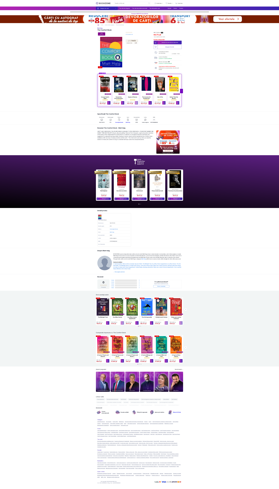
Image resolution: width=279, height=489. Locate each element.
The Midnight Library (124, 265)
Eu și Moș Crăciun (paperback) (160, 263)
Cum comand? (129, 473)
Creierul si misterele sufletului (142, 457)
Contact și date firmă (139, 475)
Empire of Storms (132, 97)
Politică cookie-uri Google (166, 475)
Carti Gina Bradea (175, 430)
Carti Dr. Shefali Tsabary (145, 432)
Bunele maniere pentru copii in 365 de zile (132, 466)
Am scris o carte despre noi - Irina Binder (162, 455)
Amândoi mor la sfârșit (102, 466)
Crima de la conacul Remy (118, 455)
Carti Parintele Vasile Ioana (160, 405)
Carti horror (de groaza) (134, 399)
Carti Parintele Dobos (145, 430)
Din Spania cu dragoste (102, 453)
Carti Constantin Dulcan (173, 405)
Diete (125, 423)
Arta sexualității (100, 464)
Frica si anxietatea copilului (173, 453)
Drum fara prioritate (130, 468)
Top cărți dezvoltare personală (139, 8)
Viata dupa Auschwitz (101, 462)
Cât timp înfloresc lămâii (148, 441)
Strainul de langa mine (176, 464)
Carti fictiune (123, 399)
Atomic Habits (119, 466)
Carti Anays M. (146, 434)
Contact (181, 8)
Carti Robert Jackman (123, 432)
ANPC (98, 477)
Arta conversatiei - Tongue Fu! (164, 464)
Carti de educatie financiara (143, 423)
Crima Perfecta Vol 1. (111, 462)
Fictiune (146, 421)
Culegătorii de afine (101, 446)
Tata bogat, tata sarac (126, 464)
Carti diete (126, 402)
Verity (177, 466)
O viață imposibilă (117, 263)
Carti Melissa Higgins (138, 434)
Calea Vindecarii (174, 455)
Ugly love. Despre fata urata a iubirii (149, 464)
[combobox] (130, 3)
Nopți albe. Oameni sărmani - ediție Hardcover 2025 (108, 443)
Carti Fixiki (152, 434)
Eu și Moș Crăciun (172, 263)
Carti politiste (166, 399)
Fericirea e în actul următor (175, 190)
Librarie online (98, 25)
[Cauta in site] (149, 3)
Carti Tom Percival (109, 434)
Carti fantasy (174, 399)
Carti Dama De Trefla (167, 434)
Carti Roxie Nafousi (155, 430)
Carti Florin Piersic (176, 434)
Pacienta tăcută (172, 466)
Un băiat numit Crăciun (135, 265)
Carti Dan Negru (154, 432)
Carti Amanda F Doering (128, 434)
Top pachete (108, 421)
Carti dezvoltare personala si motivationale (134, 421)
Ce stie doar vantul (124, 443)
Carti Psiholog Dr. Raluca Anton (103, 432)
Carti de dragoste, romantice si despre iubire (150, 399)
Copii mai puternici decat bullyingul (104, 455)
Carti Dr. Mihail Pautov (121, 436)
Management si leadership (103, 425)
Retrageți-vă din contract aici (113, 477)
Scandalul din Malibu (120, 453)
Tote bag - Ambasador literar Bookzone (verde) (127, 445)
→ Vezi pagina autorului (119, 271)
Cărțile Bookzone (101, 421)
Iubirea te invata (156, 462)
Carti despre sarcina (131, 423)
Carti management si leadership (166, 402)
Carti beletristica (100, 399)
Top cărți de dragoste (124, 8)
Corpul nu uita (142, 462)
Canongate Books (119, 122)
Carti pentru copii (123, 405)
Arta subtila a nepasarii (163, 466)
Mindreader (144, 445)
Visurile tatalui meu (114, 452)
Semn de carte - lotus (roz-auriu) (167, 441)
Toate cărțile (115, 421)
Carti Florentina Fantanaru (165, 430)
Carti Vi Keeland (100, 434)
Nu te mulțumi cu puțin (133, 443)
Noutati (169, 8)
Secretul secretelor (122, 190)
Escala (174, 462)
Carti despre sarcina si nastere (137, 402)
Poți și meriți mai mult (157, 190)
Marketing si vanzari (168, 423)
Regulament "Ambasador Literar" (127, 475)
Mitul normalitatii (156, 453)
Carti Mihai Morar (114, 432)
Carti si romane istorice (115, 425)
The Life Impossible (147, 317)
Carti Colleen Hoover (117, 434)
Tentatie (151, 455)
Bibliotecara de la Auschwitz (112, 468)
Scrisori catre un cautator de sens (164, 445)
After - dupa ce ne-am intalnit (141, 452)
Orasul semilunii (121, 452)
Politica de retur (146, 473)
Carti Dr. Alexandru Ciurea (146, 405)
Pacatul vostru (175, 445)
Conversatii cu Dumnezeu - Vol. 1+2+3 (113, 464)
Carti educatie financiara (152, 402)
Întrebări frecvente (121, 473)
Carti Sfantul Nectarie (131, 436)
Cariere (175, 8)
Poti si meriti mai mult (154, 457)
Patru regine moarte (139, 453)
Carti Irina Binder (170, 432)
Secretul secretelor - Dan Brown (166, 457)
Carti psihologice (100, 402)
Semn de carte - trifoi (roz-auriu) (146, 443)
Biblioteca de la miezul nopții (123, 268)
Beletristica (121, 421)
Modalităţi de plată (154, 473)
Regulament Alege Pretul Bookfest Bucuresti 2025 (108, 475)
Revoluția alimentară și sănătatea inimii (105, 441)
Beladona (127, 455)
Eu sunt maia (106, 452)
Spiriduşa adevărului (148, 267)
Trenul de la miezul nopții (147, 265)
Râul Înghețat (103, 190)
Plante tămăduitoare (111, 445)
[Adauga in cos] (108, 103)
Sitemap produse (168, 473)
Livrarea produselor (137, 473)
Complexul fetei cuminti (153, 452)
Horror (150, 421)
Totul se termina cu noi (136, 464)
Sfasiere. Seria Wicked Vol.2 (142, 455)
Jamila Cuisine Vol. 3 (131, 457)
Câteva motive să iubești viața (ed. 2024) (132, 263)
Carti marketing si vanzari (102, 405)
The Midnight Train (147, 263)
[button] (181, 91)
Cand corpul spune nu (121, 462)
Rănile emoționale (101, 468)
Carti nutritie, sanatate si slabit (116, 423)
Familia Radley (139, 267)
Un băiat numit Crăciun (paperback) (127, 267)
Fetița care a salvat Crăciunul (160, 265)
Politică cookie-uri (156, 475)
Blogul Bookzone (177, 475)
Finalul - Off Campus (148, 453)
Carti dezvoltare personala (112, 399)
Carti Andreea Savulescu (134, 432)
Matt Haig (99, 28)
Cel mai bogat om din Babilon (166, 462)
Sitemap (161, 473)
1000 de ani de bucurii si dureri (165, 452)
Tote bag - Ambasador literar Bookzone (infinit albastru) (165, 443)
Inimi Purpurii (163, 453)
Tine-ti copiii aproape (102, 457)
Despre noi (148, 475)
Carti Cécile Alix (158, 434)
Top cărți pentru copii (154, 8)
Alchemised (139, 190)
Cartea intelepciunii (112, 466)
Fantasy (99, 423)
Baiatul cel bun (133, 455)
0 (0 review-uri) (129, 34)
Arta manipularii (148, 462)
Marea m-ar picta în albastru (136, 441)
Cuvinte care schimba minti (132, 462)
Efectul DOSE (156, 441)
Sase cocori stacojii (130, 453)
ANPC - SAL (103, 477)
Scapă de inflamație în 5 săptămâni (121, 441)
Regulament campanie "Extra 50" (104, 473)
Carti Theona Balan (112, 436)
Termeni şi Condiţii (177, 473)
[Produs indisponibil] (136, 103)
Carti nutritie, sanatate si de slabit (114, 402)
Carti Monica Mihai (162, 432)
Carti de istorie (113, 405)
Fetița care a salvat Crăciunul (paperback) (163, 267)
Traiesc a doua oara (130, 452)
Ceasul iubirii (100, 452)
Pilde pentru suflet (152, 445)
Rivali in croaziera (111, 453)
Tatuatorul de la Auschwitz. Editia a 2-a (150, 466)
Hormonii (140, 445)
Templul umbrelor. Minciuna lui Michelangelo (116, 457)
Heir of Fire (160, 97)
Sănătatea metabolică (102, 445)
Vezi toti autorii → (179, 369)
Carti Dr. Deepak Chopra (102, 436)
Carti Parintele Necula (133, 405)
